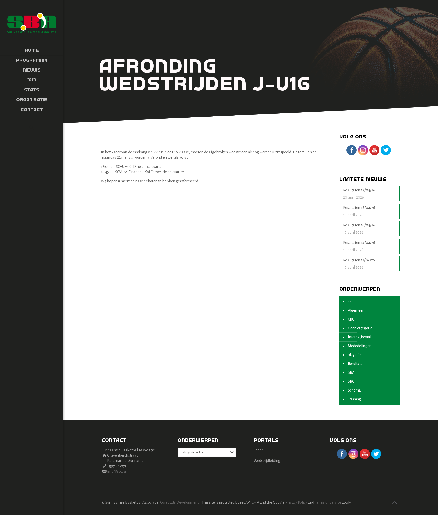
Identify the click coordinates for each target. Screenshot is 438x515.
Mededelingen (359, 346)
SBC (351, 381)
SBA (351, 372)
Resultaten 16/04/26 (359, 225)
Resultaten (356, 364)
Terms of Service (328, 502)
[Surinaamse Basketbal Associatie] (31, 23)
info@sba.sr (116, 471)
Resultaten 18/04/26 (359, 208)
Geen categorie (360, 328)
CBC (351, 319)
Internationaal (359, 337)
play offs (354, 355)
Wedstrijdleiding (267, 461)
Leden (259, 450)
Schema (354, 390)
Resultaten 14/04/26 (359, 243)
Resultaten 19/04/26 (359, 190)
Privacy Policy (296, 502)
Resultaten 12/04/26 (359, 260)
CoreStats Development (179, 502)
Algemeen (356, 310)
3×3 (350, 301)
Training (354, 399)
